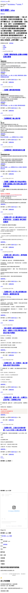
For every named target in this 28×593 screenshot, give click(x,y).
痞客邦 (12, 79)
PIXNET (6, 573)
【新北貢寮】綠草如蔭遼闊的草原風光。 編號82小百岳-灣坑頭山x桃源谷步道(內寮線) (15, 330)
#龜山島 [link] (2, 123)
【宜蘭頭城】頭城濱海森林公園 (14, 150)
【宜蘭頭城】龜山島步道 (11, 118)
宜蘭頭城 (14, 137)
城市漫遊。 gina (7, 75)
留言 (16, 79)
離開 (7, 590)
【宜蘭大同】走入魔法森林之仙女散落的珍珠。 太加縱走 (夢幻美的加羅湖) (15, 219)
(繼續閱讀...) (3, 72)
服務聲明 (14, 575)
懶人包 (12, 75)
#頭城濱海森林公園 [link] (5, 154)
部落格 (4, 47)
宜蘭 (2, 75)
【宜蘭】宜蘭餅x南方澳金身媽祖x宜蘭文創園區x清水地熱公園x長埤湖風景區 (15, 184)
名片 (4, 49)
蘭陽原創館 (20, 75)
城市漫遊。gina (8, 10)
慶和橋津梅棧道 (21, 105)
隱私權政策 (23, 573)
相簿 (4, 45)
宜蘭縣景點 (11, 82)
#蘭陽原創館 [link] (3, 61)
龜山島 (2, 137)
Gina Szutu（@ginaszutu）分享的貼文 (14, 526)
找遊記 (16, 75)
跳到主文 (3, 13)
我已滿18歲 (3, 590)
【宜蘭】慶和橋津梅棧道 (11, 90)
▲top (2, 84)
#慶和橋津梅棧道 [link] (4, 94)
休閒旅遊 (11, 43)
